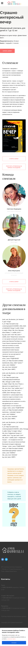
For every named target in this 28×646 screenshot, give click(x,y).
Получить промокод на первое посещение (14, 166)
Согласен (14, 642)
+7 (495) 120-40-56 (6, 587)
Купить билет (7, 51)
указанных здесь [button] (11, 639)
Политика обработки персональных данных (13, 616)
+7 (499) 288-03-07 (6, 598)
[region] (14, 637)
